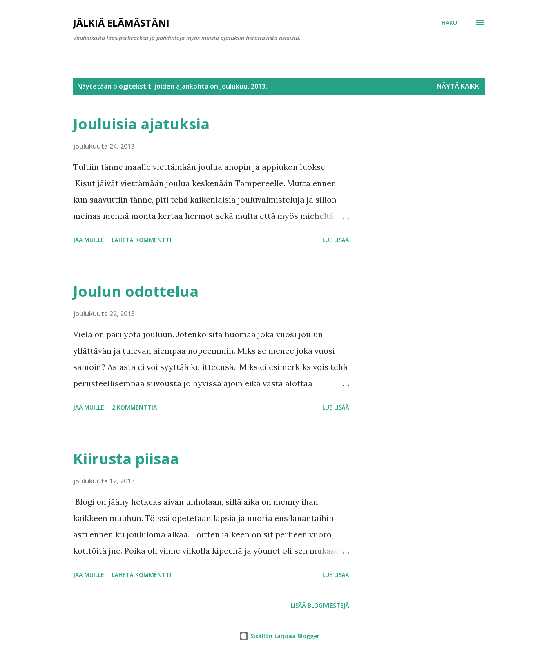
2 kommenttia (134, 407)
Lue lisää (335, 240)
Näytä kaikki (459, 86)
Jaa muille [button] (88, 240)
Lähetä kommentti (142, 240)
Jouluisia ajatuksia (141, 124)
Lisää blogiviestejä (320, 605)
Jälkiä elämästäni (121, 22)
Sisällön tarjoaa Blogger (284, 636)
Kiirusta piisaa (126, 459)
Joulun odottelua (136, 291)
